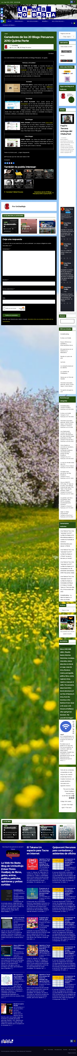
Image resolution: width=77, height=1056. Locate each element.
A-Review (68, 506)
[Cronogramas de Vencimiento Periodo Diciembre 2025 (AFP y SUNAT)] (58, 922)
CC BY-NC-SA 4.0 (67, 795)
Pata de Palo (69, 439)
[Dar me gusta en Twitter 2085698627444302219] (67, 258)
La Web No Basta (11, 862)
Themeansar (28, 1051)
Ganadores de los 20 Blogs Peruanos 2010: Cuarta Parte (42, 192)
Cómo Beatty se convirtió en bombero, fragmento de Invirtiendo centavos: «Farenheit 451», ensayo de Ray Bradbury (67, 450)
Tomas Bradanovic (66, 646)
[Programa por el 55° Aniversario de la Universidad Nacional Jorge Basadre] (32, 893)
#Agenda (66, 273)
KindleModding (10, 225)
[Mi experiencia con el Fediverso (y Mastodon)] (6, 979)
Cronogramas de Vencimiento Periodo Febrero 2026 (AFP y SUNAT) (70, 862)
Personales (19, 21)
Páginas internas (9, 25)
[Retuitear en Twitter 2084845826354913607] (64, 303)
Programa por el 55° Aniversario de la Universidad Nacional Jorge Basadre (44, 892)
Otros (67, 476)
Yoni (67, 415)
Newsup (22, 1051)
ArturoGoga (24, 103)
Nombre (5, 280)
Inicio (9, 21)
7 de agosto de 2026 (30, 832)
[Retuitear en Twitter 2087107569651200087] (64, 239)
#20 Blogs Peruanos (25, 47)
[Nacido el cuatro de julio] (6, 1009)
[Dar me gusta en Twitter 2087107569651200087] (67, 239)
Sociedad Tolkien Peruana (14, 192)
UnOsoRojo (15, 45)
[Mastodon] (1, 15)
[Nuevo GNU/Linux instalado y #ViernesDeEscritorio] (6, 950)
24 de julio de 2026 (48, 832)
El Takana (32, 847)
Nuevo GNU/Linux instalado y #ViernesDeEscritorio (66, 343)
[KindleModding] (6, 895)
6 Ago (65, 267)
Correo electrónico (9, 289)
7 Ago (65, 248)
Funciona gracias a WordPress (8, 1051)
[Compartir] (1, 21)
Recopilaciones (32, 21)
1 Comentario (63, 137)
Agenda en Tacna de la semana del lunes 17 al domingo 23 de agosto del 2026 (44, 862)
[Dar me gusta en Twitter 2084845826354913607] (67, 303)
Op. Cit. (68, 456)
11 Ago (65, 227)
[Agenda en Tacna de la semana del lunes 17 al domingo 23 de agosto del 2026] (32, 864)
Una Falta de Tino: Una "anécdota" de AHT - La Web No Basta (67, 533)
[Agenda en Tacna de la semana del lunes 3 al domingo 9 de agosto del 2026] (32, 979)
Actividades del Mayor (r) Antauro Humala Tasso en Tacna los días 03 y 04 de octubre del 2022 (67, 587)
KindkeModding (64, 406)
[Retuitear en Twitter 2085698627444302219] (64, 258)
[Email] (1, 18)
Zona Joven (49, 122)
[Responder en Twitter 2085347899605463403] (61, 282)
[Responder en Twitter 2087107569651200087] (61, 239)
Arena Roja (69, 515)
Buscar (62, 316)
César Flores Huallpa (67, 224)
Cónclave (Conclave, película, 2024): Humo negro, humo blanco (67, 384)
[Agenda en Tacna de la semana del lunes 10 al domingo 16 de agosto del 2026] (32, 950)
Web (4, 298)
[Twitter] (1, 12)
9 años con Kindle (65, 338)
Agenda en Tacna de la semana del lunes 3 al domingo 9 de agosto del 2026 (44, 978)
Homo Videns (69, 466)
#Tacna (63, 275)
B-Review (68, 492)
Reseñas (45, 21)
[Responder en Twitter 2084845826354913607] (61, 303)
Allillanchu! (49, 87)
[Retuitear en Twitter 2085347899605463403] (64, 282)
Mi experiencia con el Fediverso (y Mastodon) (66, 350)
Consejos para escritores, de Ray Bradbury (65, 473)
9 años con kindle (65, 413)
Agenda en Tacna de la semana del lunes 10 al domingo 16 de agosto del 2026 (44, 949)
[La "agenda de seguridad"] (65, 726)
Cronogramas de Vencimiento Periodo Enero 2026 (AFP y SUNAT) (70, 892)
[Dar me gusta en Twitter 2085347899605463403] (67, 282)
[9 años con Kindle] (6, 923)
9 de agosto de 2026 (11, 832)
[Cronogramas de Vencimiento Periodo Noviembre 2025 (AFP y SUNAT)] (58, 952)
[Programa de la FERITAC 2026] (32, 922)
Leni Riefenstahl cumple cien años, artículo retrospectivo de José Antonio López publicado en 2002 (67, 435)
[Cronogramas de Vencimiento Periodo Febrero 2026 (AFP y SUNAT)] (58, 864)
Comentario (6, 249)
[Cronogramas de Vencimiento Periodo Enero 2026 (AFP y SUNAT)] (58, 893)
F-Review (68, 425)
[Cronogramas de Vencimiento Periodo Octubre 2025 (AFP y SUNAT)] (58, 981)
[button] (71, 23)
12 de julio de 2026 (66, 832)
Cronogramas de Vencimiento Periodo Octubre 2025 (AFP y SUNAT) (70, 979)
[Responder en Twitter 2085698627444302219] (61, 258)
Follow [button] (71, 100)
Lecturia (25, 226)
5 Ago (65, 291)
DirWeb (6, 33)
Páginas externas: (65, 33)
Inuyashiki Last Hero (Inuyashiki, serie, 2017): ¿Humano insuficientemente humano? (66, 501)
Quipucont (58, 847)
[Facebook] (1, 9)
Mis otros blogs (58, 21)
